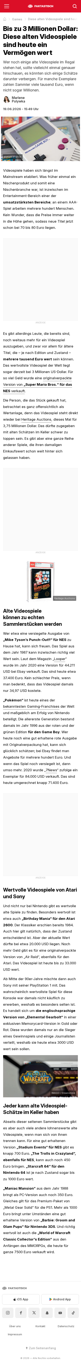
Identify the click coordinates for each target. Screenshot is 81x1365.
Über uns (15, 1326)
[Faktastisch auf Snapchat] (47, 1313)
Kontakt (40, 1326)
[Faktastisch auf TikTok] (73, 1313)
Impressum (15, 1334)
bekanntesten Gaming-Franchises (31, 706)
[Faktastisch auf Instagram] (8, 1313)
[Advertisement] (40, 278)
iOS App (22, 1299)
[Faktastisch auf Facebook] (21, 1313)
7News (51, 770)
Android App (62, 1299)
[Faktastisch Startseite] (40, 6)
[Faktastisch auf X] (34, 1313)
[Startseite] (4, 19)
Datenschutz (66, 1326)
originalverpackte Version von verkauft (37, 384)
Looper (59, 659)
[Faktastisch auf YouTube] (60, 1313)
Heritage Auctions (36, 419)
